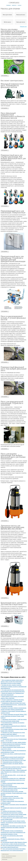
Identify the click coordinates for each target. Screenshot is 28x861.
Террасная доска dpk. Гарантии (10, 796)
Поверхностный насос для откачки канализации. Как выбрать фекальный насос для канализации (13, 157)
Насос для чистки (20, 22)
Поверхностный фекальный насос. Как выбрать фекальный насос (13, 368)
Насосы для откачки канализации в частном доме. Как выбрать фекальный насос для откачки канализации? (13, 32)
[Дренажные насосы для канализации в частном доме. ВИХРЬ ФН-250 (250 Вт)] (14, 578)
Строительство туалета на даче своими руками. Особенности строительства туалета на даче (13, 815)
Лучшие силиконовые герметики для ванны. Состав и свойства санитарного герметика (12, 700)
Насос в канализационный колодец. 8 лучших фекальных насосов (13, 318)
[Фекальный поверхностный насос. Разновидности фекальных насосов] (14, 94)
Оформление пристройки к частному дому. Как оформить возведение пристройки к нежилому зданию (13, 827)
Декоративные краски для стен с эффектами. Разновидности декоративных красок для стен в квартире (13, 780)
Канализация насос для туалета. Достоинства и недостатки (14, 603)
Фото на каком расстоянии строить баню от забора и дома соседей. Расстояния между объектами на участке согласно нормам (12, 681)
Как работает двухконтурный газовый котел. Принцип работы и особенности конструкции (13, 757)
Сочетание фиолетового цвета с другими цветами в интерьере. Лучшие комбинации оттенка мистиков (13, 793)
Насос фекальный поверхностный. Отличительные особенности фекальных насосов (13, 115)
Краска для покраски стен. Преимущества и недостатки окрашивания (12, 694)
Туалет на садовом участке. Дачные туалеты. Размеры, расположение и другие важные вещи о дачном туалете (13, 822)
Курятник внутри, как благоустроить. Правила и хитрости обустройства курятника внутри (13, 767)
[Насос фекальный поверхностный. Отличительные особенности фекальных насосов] (14, 141)
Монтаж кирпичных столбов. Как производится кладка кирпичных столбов (13, 751)
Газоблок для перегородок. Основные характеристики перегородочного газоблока (12, 811)
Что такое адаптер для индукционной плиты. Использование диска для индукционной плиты (13, 690)
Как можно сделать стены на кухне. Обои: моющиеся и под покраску (12, 798)
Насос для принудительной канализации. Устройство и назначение (12, 403)
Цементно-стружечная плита (9, 786)
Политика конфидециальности (7, 857)
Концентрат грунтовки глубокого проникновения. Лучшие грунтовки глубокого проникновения (13, 708)
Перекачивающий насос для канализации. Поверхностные (13, 211)
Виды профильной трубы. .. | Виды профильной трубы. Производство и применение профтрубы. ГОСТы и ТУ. (13, 771)
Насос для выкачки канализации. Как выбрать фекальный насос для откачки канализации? (13, 456)
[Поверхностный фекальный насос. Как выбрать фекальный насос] (14, 388)
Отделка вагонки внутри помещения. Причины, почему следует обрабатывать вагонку (13, 744)
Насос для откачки (7, 14)
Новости (14, 5)
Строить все (14, 2)
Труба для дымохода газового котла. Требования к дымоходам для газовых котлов (14, 789)
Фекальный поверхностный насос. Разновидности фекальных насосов (12, 85)
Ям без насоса (7, 22)
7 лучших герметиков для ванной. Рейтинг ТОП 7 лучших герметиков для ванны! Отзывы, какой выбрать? (14, 716)
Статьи (19, 5)
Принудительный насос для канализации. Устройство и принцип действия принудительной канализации (13, 259)
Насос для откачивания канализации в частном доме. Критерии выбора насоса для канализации (13, 633)
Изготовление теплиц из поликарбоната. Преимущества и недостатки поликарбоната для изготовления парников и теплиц (13, 832)
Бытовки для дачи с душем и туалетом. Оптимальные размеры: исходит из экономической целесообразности (13, 686)
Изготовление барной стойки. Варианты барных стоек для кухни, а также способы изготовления (14, 843)
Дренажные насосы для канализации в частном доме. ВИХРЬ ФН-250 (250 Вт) (13, 527)
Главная (8, 5)
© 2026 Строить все (5, 854)
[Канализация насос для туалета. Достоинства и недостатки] (14, 619)
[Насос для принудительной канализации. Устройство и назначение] (14, 435)
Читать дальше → (4, 75)
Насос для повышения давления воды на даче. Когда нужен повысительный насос (13, 846)
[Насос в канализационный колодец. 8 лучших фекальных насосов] (14, 354)
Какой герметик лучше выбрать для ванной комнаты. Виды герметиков (12, 697)
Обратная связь (4, 859)
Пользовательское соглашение (11, 855)
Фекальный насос (20, 14)
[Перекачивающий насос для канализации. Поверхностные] (14, 241)
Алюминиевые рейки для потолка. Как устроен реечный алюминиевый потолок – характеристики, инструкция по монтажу (13, 704)
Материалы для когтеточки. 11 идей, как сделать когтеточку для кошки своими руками (14, 720)
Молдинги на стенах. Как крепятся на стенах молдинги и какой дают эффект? (13, 733)
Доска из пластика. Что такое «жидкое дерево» (14, 742)
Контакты (3, 855)
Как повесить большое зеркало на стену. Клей (14, 760)
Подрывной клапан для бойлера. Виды (12, 762)
